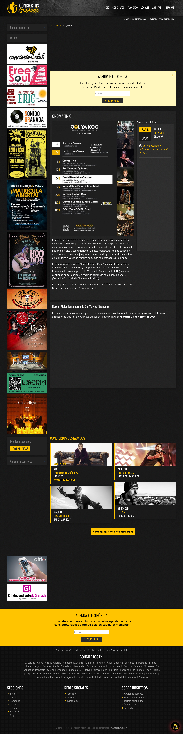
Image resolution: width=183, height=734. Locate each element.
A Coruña (30, 662)
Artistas (156, 7)
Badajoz (118, 662)
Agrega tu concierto (21, 461)
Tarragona (67, 677)
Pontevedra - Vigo (134, 673)
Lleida (156, 669)
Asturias (100, 662)
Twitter (70, 697)
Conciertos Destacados (135, 19)
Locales (145, 7)
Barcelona (141, 662)
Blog (12, 715)
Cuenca (138, 666)
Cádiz (56, 666)
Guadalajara (74, 669)
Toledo (98, 677)
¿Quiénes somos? (133, 693)
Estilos (13, 37)
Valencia (108, 677)
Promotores (15, 711)
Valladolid (120, 677)
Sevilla (49, 677)
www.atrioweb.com (118, 727)
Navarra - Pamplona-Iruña (86, 673)
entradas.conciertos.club (162, 19)
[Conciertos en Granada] (23, 7)
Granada (61, 669)
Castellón (92, 666)
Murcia (66, 673)
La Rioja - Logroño (119, 669)
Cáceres (47, 666)
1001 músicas (19, 448)
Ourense (106, 673)
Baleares (129, 662)
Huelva (86, 669)
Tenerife (79, 677)
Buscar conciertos (20, 27)
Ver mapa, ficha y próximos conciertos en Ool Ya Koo (154, 149)
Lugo (28, 673)
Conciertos (118, 7)
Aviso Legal (130, 704)
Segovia (39, 677)
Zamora (132, 677)
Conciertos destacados (67, 438)
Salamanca (152, 673)
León (148, 669)
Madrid (37, 673)
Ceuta (102, 666)
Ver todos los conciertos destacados (113, 531)
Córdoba (127, 666)
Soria (58, 677)
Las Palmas (137, 669)
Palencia (117, 673)
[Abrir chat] (175, 725)
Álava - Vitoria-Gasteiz (49, 662)
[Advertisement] (113, 49)
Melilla (56, 673)
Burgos (37, 666)
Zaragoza (143, 677)
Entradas (169, 7)
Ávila (109, 662)
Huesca (97, 669)
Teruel (89, 677)
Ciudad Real (114, 666)
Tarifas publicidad (134, 700)
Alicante (78, 662)
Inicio (106, 7)
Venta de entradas (134, 697)
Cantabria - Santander (73, 666)
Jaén (105, 669)
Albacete (67, 662)
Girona (50, 669)
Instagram (72, 700)
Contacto (129, 708)
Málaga (47, 673)
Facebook (72, 693)
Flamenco (133, 7)
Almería (89, 662)
